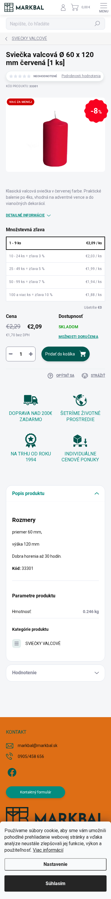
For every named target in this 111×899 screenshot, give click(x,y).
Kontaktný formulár (35, 792)
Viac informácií (48, 850)
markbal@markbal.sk (37, 745)
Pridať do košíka (60, 354)
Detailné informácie (25, 215)
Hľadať (97, 24)
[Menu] (103, 7)
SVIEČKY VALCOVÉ (43, 643)
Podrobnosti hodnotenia (81, 76)
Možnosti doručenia (78, 337)
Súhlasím (55, 883)
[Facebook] (11, 771)
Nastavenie (55, 864)
